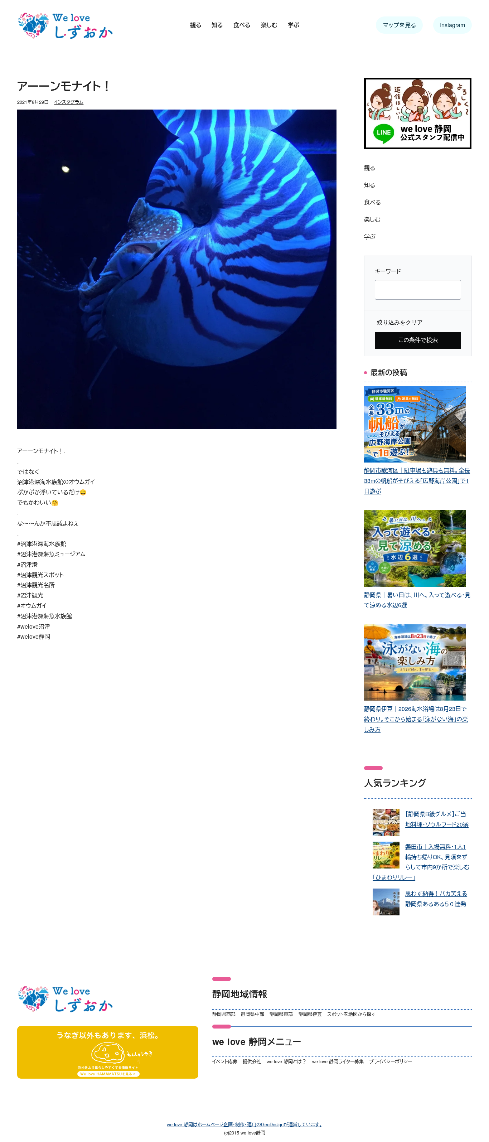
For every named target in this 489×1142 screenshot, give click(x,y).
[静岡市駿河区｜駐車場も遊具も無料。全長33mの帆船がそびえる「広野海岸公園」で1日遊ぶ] (415, 425)
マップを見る (399, 25)
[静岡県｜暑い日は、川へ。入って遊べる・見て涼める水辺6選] (415, 550)
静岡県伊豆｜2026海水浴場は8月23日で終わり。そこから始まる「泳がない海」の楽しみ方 (416, 719)
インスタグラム (68, 101)
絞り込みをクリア (400, 322)
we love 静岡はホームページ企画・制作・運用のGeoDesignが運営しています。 (244, 1124)
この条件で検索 (418, 340)
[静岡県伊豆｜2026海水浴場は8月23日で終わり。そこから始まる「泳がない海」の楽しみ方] (415, 664)
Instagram (452, 25)
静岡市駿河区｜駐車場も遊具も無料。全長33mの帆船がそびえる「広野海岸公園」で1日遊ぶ (417, 480)
